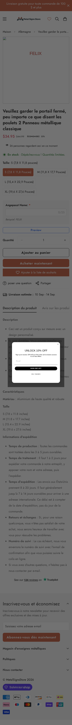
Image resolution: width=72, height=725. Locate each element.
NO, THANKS (36, 374)
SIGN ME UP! (36, 368)
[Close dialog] (58, 344)
